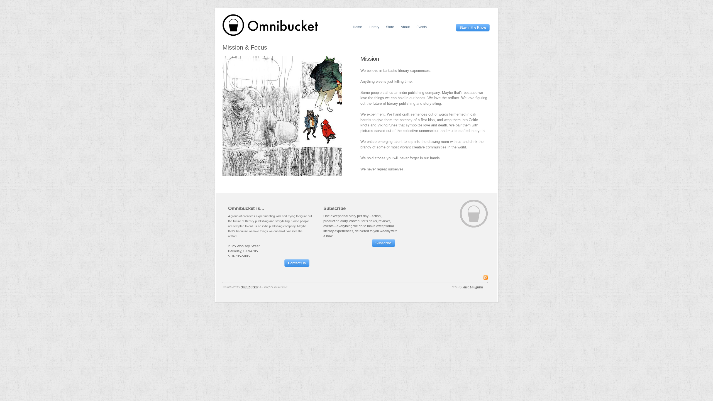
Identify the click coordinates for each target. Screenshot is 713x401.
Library (374, 27)
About (405, 27)
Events (421, 27)
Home (357, 27)
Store (390, 27)
